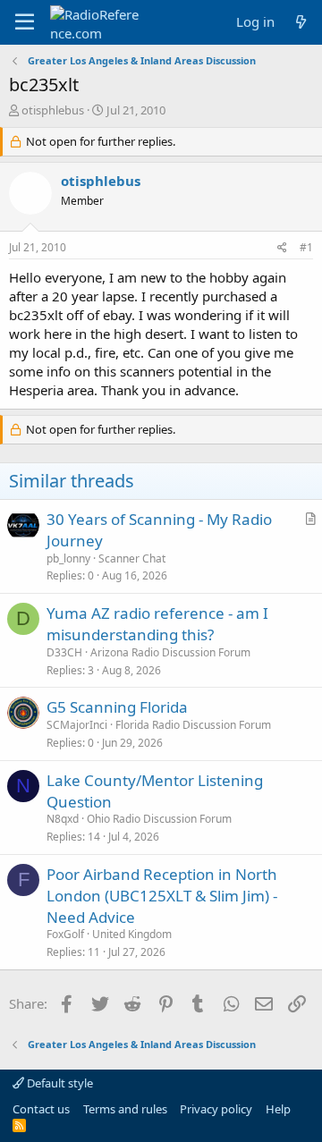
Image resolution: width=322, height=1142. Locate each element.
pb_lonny (68, 558)
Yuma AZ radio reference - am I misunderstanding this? (157, 624)
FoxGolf (65, 934)
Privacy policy (216, 1109)
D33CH (64, 652)
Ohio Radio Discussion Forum (159, 818)
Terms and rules (125, 1109)
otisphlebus (52, 110)
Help (278, 1109)
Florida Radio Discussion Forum (193, 724)
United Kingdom (132, 934)
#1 (306, 247)
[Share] (282, 248)
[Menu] (25, 22)
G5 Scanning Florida (117, 707)
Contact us (41, 1109)
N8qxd (63, 818)
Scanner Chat (131, 558)
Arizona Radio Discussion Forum (170, 652)
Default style (58, 1083)
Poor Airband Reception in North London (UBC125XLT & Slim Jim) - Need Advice (162, 895)
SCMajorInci (77, 724)
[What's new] (301, 21)
